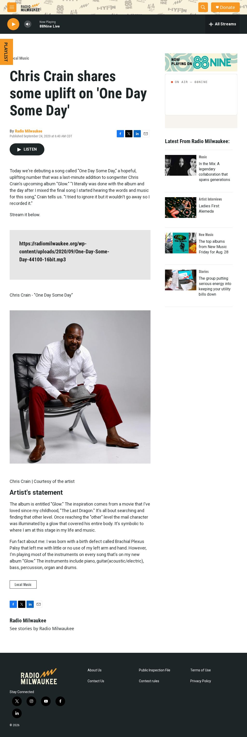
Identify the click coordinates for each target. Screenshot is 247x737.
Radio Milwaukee (28, 131)
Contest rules (149, 681)
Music (203, 156)
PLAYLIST (6, 52)
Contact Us (96, 681)
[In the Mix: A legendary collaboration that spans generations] (180, 165)
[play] (13, 24)
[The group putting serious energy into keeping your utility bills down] (180, 280)
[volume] (28, 24)
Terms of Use (200, 670)
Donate (227, 7)
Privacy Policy (200, 681)
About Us (95, 670)
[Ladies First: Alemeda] (180, 207)
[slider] (35, 24)
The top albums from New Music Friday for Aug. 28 (213, 246)
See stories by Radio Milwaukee (42, 628)
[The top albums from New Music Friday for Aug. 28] (180, 243)
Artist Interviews (210, 199)
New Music (206, 234)
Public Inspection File (154, 670)
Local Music (19, 58)
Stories (204, 271)
